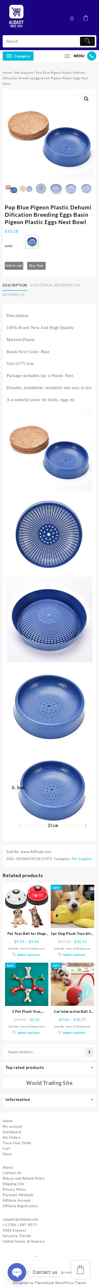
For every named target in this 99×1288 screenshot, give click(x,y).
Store (7, 1154)
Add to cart (14, 266)
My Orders (12, 1137)
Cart (6, 1148)
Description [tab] (15, 285)
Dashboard (12, 1132)
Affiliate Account (17, 1200)
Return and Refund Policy (24, 1178)
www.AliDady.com (56, 1272)
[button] (86, 99)
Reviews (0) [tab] (14, 295)
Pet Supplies (24, 73)
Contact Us (12, 1173)
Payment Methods (18, 1195)
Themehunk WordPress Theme (60, 1283)
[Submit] (87, 41)
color (9, 246)
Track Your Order (17, 1143)
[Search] (89, 1052)
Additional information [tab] (55, 285)
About (8, 1167)
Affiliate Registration (20, 1206)
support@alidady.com (20, 1219)
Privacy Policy (14, 1189)
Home (7, 73)
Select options (28, 955)
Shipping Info (13, 1184)
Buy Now (36, 266)
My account (12, 1126)
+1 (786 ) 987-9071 (20, 1225)
